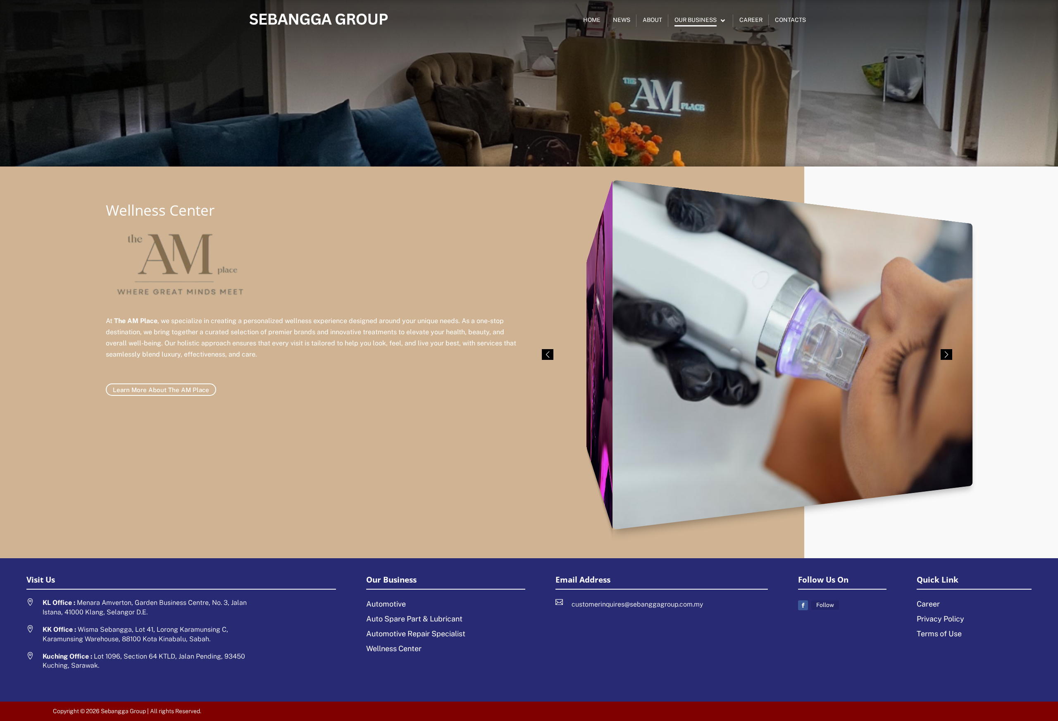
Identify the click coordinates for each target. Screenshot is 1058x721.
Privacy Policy (940, 618)
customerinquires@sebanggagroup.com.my (637, 604)
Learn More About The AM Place (161, 389)
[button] (946, 354)
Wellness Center (394, 648)
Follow (825, 605)
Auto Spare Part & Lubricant (414, 618)
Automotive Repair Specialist (415, 633)
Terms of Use (939, 633)
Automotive (386, 604)
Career (928, 604)
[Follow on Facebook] (803, 605)
